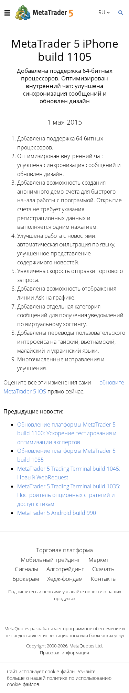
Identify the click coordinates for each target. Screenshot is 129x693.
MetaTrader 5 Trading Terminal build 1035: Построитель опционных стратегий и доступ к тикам (68, 495)
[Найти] (120, 12)
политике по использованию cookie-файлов (59, 681)
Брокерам (25, 579)
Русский (100, 12)
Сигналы (26, 569)
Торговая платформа (64, 550)
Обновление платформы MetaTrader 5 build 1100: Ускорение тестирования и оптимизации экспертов (67, 433)
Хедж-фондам (65, 579)
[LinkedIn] (65, 610)
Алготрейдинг (65, 569)
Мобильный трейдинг (50, 560)
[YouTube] (76, 610)
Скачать (103, 569)
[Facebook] (54, 610)
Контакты (104, 579)
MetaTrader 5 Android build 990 (56, 513)
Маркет (98, 560)
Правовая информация (64, 653)
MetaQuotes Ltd (85, 646)
